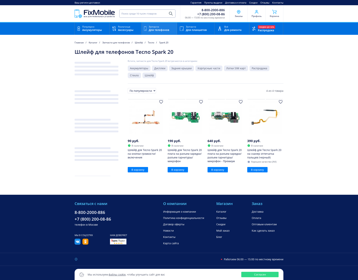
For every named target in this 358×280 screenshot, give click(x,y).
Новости (168, 230)
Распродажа (259, 68)
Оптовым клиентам (264, 224)
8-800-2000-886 (213, 10)
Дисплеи (159, 68)
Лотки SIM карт (236, 68)
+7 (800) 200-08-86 (211, 14)
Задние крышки (181, 68)
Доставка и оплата (235, 2)
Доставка (257, 211)
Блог (219, 237)
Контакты (277, 2)
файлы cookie (117, 274)
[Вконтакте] (78, 243)
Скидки (253, 2)
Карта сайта (171, 243)
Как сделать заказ (263, 230)
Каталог (221, 211)
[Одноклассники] (85, 243)
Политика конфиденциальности (183, 218)
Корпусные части (209, 68)
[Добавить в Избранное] (161, 102)
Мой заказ (223, 230)
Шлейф (149, 75)
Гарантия (196, 2)
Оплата (256, 218)
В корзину (137, 169)
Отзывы (264, 2)
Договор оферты (173, 224)
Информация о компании (179, 211)
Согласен (260, 274)
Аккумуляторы (139, 68)
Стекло (134, 75)
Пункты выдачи (213, 2)
